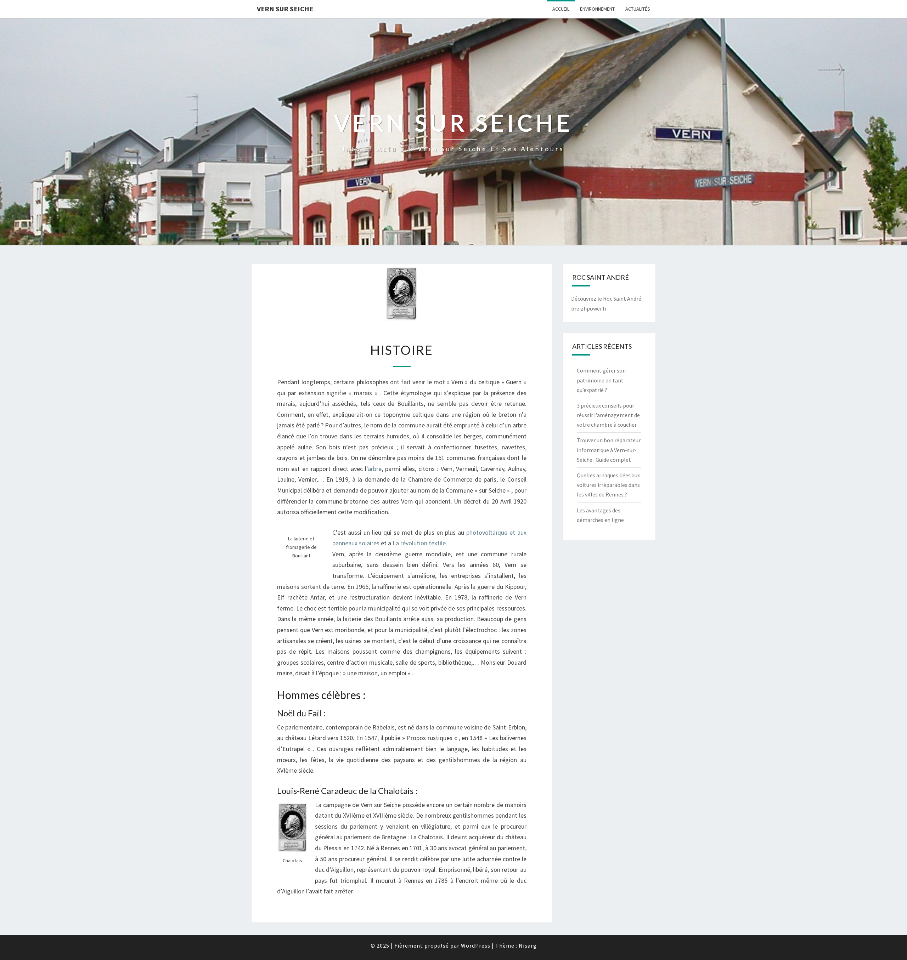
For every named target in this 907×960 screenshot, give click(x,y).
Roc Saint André (622, 298)
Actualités (637, 9)
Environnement (597, 9)
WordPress (475, 945)
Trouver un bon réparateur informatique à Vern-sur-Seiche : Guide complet (609, 450)
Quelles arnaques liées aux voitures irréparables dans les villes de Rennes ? (608, 485)
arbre (375, 469)
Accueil (560, 9)
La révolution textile (419, 543)
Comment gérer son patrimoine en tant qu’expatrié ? (601, 380)
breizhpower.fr (589, 308)
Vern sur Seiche (285, 8)
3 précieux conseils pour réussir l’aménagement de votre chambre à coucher (608, 415)
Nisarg (528, 945)
